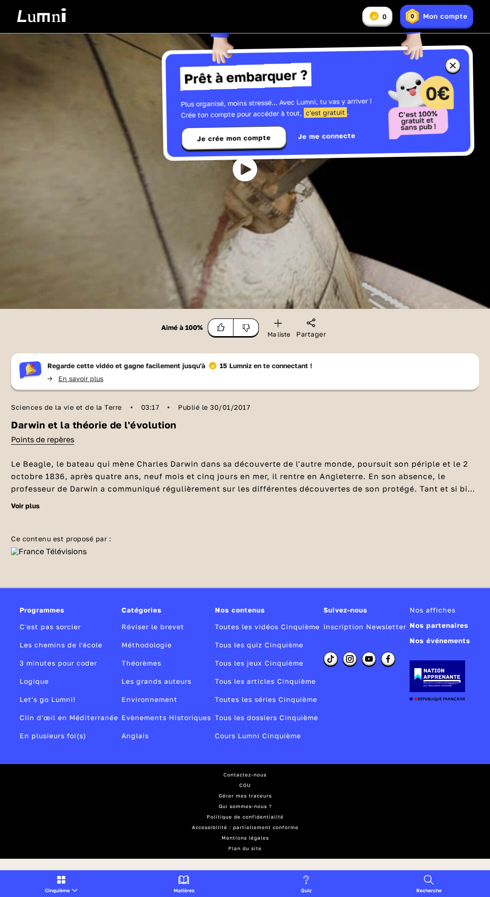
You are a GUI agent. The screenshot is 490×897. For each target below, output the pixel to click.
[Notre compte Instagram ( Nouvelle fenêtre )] (350, 659)
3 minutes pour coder (58, 663)
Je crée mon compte (234, 138)
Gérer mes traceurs (245, 795)
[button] (61, 883)
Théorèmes (141, 663)
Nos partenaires (439, 625)
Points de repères (42, 439)
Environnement (150, 699)
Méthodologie (147, 645)
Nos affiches (433, 610)
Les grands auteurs (156, 681)
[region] (245, 171)
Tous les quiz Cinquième (259, 645)
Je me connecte (327, 136)
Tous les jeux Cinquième (259, 663)
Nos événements (440, 640)
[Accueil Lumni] (41, 15)
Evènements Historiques (166, 717)
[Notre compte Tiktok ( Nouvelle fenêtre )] (330, 659)
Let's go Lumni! (48, 699)
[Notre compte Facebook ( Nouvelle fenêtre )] (388, 659)
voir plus (25, 506)
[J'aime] (221, 327)
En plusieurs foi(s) (53, 736)
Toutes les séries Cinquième (266, 699)
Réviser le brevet (153, 627)
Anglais (135, 736)
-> (75, 378)
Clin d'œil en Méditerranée (69, 717)
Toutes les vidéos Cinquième (267, 627)
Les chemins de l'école (61, 645)
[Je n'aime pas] (246, 327)
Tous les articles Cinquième (265, 681)
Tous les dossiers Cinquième (266, 717)
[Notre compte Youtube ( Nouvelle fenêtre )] (369, 659)
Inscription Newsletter (364, 627)
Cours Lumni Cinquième (258, 736)
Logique (34, 681)
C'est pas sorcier (50, 627)
